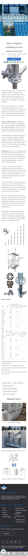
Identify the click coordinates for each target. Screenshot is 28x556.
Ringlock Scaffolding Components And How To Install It (14, 450)
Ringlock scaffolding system (8, 90)
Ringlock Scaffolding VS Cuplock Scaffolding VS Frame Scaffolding (14, 479)
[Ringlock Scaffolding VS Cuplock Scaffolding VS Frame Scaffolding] (14, 465)
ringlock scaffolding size (8, 385)
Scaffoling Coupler (20, 519)
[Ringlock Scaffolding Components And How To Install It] (14, 437)
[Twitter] (7, 542)
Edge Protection (19, 508)
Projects (4, 512)
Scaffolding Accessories (17, 513)
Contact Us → (7, 533)
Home (3, 508)
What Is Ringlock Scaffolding (14, 422)
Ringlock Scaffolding (18, 383)
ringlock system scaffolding (9, 394)
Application (5, 514)
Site (18, 55)
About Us (4, 510)
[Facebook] (3, 542)
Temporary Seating (20, 521)
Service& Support (6, 516)
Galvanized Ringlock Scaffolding (10, 388)
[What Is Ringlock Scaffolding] (14, 412)
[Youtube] (11, 542)
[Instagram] (15, 542)
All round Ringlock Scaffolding (10, 391)
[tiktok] (19, 542)
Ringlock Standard (7, 383)
